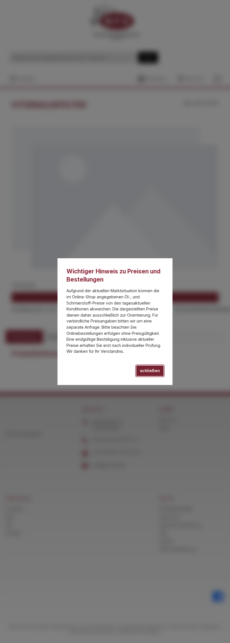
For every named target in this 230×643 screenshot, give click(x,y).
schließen (150, 370)
